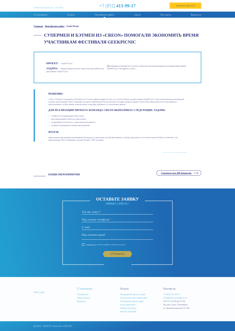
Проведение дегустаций (131, 301)
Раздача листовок (128, 308)
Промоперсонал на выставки (133, 297)
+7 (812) (117, 6)
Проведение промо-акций (132, 294)
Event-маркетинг (127, 304)
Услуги (71, 15)
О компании (40, 15)
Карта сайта (39, 292)
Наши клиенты (83, 297)
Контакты (165, 15)
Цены (137, 15)
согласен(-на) (91, 245)
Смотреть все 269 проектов (176, 173)
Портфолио (82, 294)
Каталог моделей (128, 311)
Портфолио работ (104, 15)
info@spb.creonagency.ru (175, 297)
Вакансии (196, 15)
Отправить (117, 254)
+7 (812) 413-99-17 (171, 294)
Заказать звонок (185, 5)
